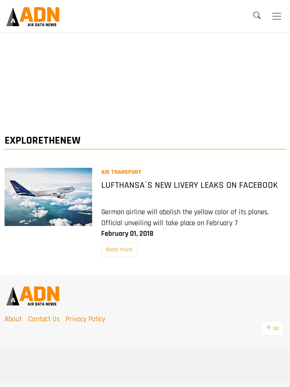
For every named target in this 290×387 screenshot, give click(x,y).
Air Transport (121, 172)
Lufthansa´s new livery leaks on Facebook (189, 185)
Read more (119, 250)
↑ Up (272, 328)
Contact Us (44, 319)
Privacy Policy (85, 319)
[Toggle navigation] (276, 16)
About (13, 319)
